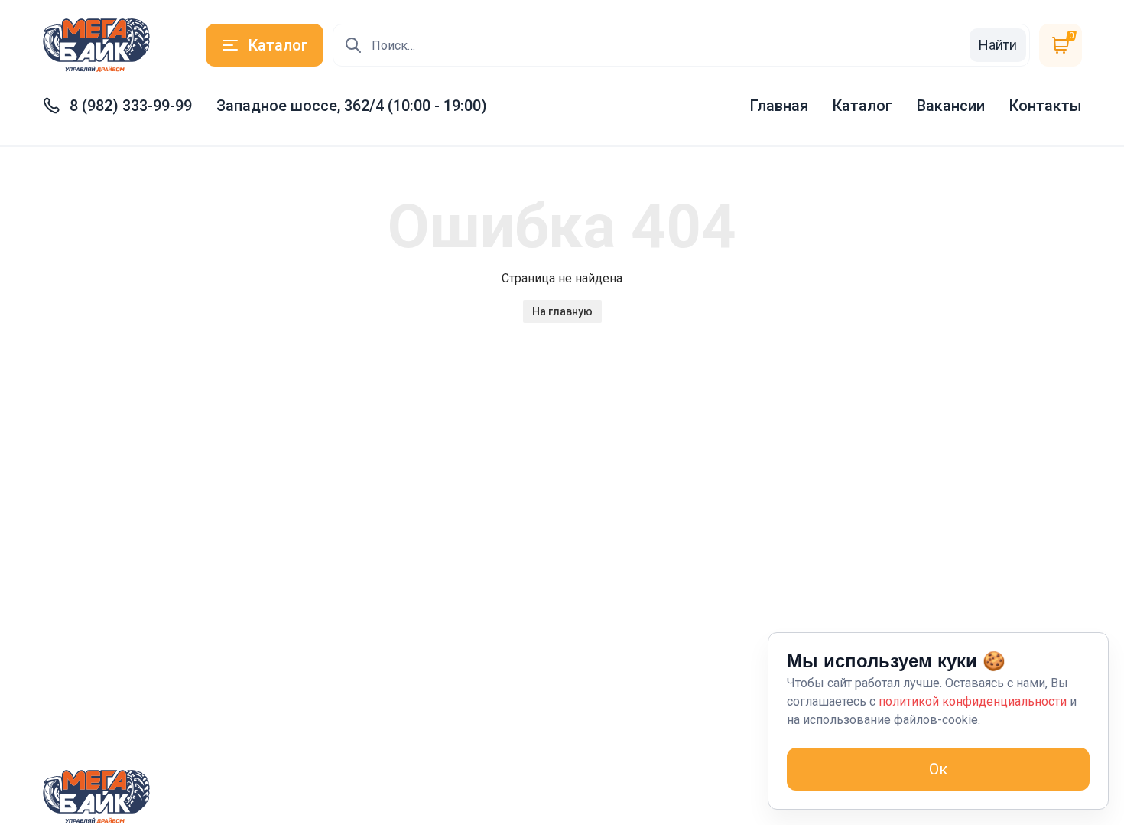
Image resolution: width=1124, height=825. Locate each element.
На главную (562, 311)
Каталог (862, 105)
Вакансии (951, 105)
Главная (779, 105)
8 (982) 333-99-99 (131, 105)
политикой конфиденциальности (973, 701)
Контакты (1045, 105)
